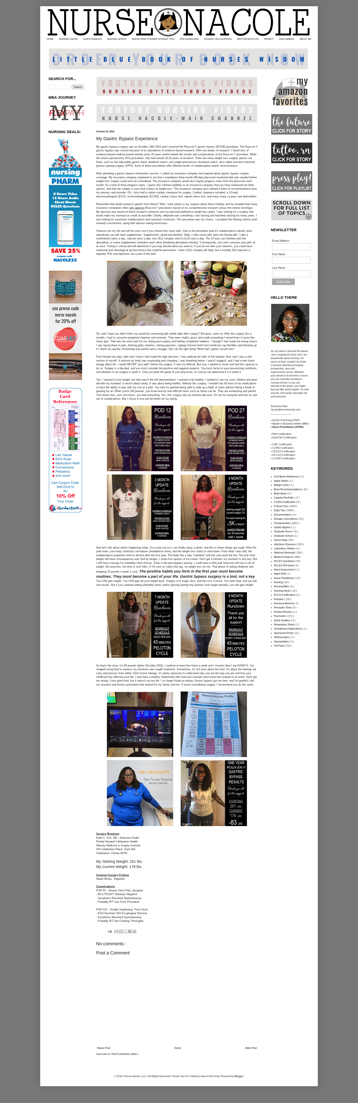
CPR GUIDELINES (189, 39)
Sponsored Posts (284, 633)
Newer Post (103, 1048)
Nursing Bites (282, 586)
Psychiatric (280, 616)
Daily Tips (280, 510)
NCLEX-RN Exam (284, 565)
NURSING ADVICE (116, 39)
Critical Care (281, 506)
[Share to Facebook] (130, 931)
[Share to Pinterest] (134, 931)
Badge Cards (281, 485)
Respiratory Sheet (284, 624)
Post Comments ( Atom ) (124, 1054)
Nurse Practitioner (284, 578)
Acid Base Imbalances (287, 476)
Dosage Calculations (286, 518)
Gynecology (281, 540)
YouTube (279, 645)
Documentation (283, 514)
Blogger (239, 1076)
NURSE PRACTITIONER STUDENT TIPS (153, 39)
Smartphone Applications (288, 628)
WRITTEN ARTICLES (248, 39)
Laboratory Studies (285, 548)
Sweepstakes (282, 641)
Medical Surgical (283, 557)
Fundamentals (282, 523)
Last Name (278, 267)
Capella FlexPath (284, 497)
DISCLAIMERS (286, 39)
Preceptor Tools (283, 607)
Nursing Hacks (282, 590)
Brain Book (280, 493)
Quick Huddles (282, 620)
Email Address (280, 240)
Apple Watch (281, 480)
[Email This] (116, 931)
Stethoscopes (282, 637)
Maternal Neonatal (284, 552)
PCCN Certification (285, 594)
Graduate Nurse (283, 531)
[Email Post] (109, 931)
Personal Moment (284, 603)
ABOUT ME (305, 39)
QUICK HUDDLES (92, 39)
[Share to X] (125, 931)
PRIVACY (269, 39)
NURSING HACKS (68, 39)
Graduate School (284, 535)
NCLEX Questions (284, 561)
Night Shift (280, 573)
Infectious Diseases (285, 544)
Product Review (283, 611)
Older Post (251, 1048)
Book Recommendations (288, 489)
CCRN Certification (285, 502)
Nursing (278, 582)
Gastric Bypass (282, 527)
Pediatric (279, 599)
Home (177, 1048)
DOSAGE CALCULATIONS (218, 39)
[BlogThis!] (121, 931)
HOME (50, 39)
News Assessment (284, 569)
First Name (278, 254)
